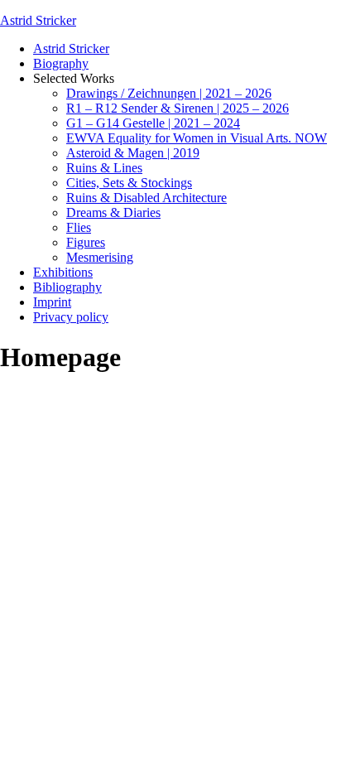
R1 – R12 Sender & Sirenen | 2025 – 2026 (177, 108)
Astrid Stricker (38, 20)
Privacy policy (70, 317)
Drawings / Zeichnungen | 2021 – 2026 (168, 93)
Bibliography (67, 287)
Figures (85, 242)
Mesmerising (99, 257)
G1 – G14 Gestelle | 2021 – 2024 (153, 123)
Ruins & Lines (104, 168)
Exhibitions (63, 272)
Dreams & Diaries (113, 212)
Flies (78, 227)
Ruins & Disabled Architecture (146, 198)
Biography (61, 63)
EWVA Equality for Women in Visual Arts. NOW (196, 138)
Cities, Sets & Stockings (129, 183)
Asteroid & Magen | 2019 (132, 153)
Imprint (52, 302)
